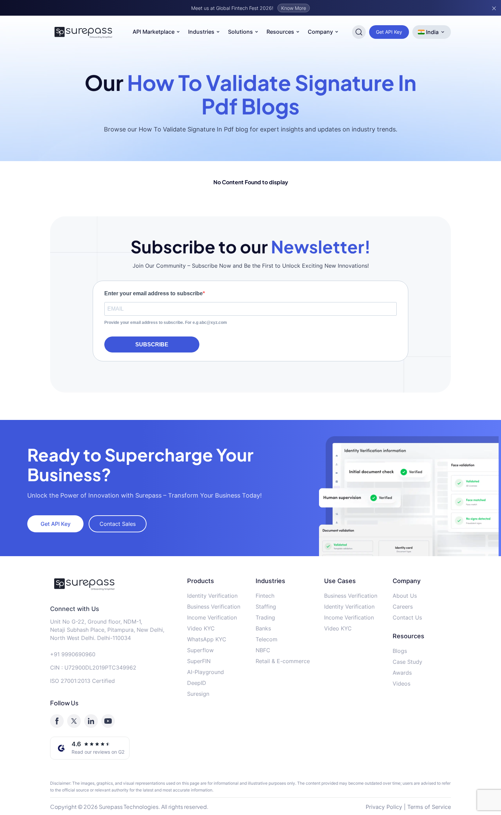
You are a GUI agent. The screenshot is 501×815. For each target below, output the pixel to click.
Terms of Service (429, 806)
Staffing (266, 606)
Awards (402, 672)
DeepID (196, 682)
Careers (403, 606)
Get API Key (389, 32)
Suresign (198, 693)
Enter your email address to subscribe (153, 293)
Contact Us (407, 617)
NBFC (263, 650)
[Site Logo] (83, 32)
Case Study (407, 661)
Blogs (400, 650)
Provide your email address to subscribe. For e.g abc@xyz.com (165, 322)
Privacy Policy (384, 806)
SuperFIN (199, 661)
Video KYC (201, 628)
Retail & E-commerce (283, 661)
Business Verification (213, 606)
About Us (405, 595)
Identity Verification (212, 595)
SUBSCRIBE (151, 344)
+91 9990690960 (72, 654)
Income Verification (212, 617)
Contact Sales (118, 523)
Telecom (266, 639)
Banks (263, 628)
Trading (265, 617)
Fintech (265, 595)
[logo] (113, 584)
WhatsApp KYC (206, 639)
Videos (401, 683)
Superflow (200, 650)
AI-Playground (205, 672)
